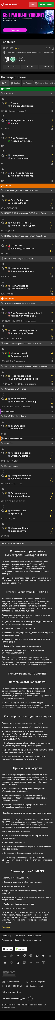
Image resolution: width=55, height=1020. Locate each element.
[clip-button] (3, 99)
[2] (25, 35)
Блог (17, 940)
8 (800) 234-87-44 (14, 986)
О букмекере (7, 935)
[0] (15, 35)
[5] (39, 35)
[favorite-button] (47, 48)
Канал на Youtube (13, 992)
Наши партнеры (35, 935)
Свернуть (6, 927)
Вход (33, 4)
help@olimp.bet (12, 981)
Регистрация (46, 4)
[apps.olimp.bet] (7, 949)
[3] (30, 35)
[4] (34, 35)
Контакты (20, 935)
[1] (20, 35)
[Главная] (10, 4)
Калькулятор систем (32, 940)
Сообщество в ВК (37, 986)
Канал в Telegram (37, 981)
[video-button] (52, 434)
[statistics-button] (49, 48)
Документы (7, 940)
